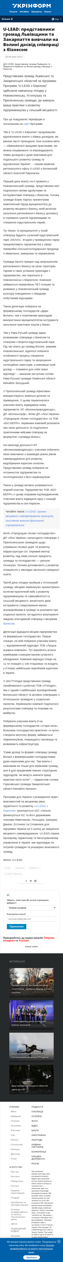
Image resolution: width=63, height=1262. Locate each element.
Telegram (48, 938)
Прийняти (31, 1257)
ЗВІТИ (14, 1224)
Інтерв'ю (36, 1116)
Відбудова (16, 1116)
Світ (13, 1135)
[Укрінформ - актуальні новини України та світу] (31, 5)
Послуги (13, 11)
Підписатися (16, 926)
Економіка (16, 1125)
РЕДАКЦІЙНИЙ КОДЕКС (18, 1229)
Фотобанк (24, 11)
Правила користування (17, 1191)
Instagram (9, 940)
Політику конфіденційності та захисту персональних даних (32, 1248)
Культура (15, 1149)
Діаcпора (15, 1154)
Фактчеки (15, 1130)
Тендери (15, 1197)
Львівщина (19, 868)
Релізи (35, 1163)
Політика (15, 1121)
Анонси (47, 11)
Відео (34, 1126)
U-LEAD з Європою (13, 874)
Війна (13, 1111)
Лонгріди (36, 1140)
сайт (26, 123)
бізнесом (8, 623)
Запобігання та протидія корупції (19, 1203)
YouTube (24, 940)
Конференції (38, 1152)
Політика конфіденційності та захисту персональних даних (19, 1214)
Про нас (15, 1171)
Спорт (14, 1158)
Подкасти (37, 1107)
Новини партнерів (37, 1145)
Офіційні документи (38, 1157)
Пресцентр (36, 11)
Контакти (15, 1176)
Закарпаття (34, 868)
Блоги (35, 1130)
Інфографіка (38, 1135)
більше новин (31, 947)
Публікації (37, 1111)
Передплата (17, 1181)
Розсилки (15, 1236)
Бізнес (8, 868)
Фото (34, 1121)
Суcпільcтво (17, 1144)
